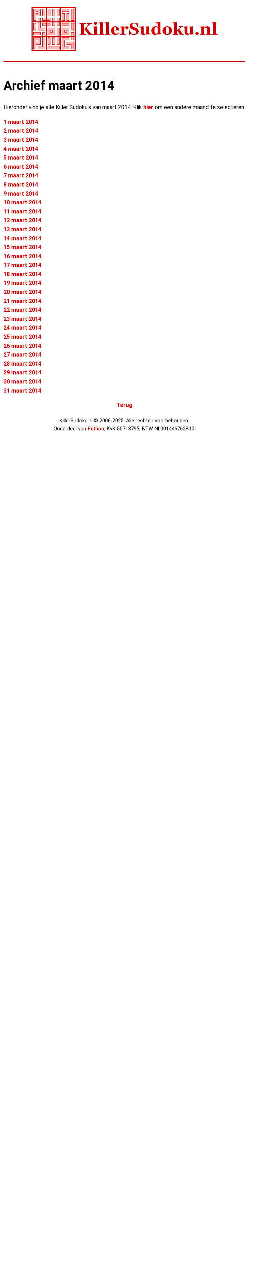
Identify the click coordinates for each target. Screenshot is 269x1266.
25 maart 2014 (22, 336)
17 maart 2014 (22, 265)
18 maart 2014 (22, 274)
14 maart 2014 (22, 238)
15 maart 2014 (22, 247)
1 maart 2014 (21, 122)
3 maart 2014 (21, 139)
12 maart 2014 (22, 220)
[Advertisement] (32, 552)
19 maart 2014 (22, 283)
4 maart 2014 (21, 149)
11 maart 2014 (22, 211)
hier (148, 107)
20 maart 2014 (22, 292)
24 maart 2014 (22, 327)
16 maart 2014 (22, 256)
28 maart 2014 (22, 363)
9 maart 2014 (21, 193)
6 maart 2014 (21, 166)
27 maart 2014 (22, 354)
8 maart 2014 (21, 184)
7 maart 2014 (21, 175)
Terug (124, 405)
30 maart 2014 (22, 381)
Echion (96, 429)
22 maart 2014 (22, 310)
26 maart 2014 (22, 346)
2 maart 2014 (21, 130)
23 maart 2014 (22, 319)
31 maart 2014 (22, 390)
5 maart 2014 (21, 157)
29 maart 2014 (22, 372)
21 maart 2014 (22, 301)
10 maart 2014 (22, 202)
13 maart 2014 (22, 229)
